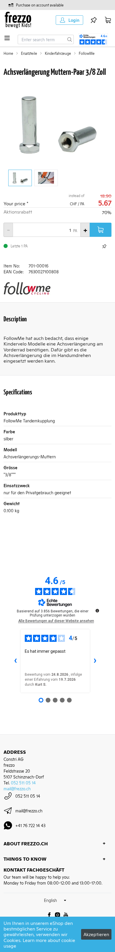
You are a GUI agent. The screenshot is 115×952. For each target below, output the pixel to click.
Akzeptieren (96, 934)
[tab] (20, 178)
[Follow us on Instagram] (57, 915)
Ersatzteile (29, 53)
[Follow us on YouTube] (66, 915)
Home (8, 53)
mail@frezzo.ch (17, 788)
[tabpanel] (57, 124)
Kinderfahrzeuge (58, 53)
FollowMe (87, 53)
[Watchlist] (94, 20)
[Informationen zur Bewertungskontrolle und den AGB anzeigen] (97, 610)
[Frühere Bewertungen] (15, 661)
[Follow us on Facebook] (49, 915)
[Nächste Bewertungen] (95, 661)
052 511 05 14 (23, 782)
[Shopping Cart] (108, 20)
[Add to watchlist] (104, 246)
